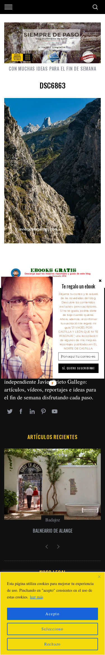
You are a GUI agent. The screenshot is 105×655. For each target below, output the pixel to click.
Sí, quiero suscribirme (78, 368)
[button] (78, 286)
